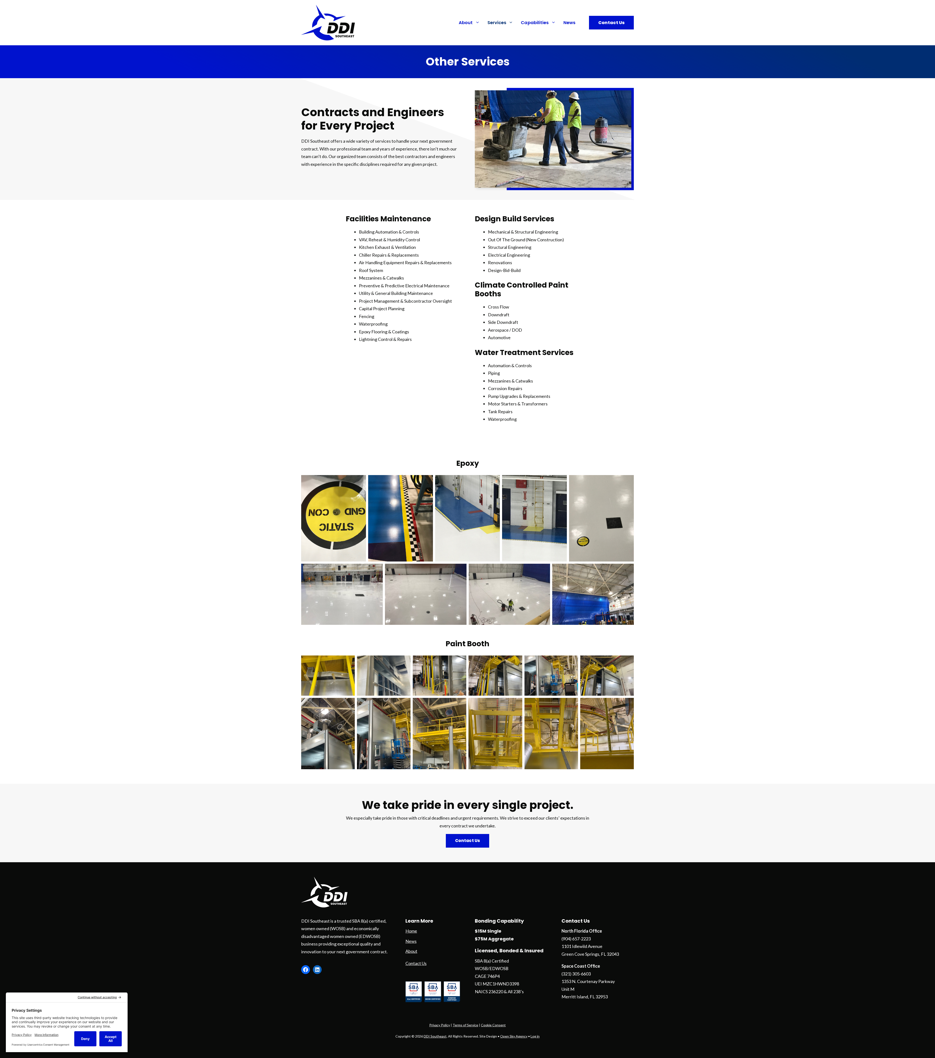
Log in (535, 1036)
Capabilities (535, 22)
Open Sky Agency (513, 1036)
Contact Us (611, 22)
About (466, 22)
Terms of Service (465, 1025)
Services (496, 22)
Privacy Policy (439, 1025)
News (569, 22)
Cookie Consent (493, 1025)
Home (411, 931)
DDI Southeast (435, 1036)
